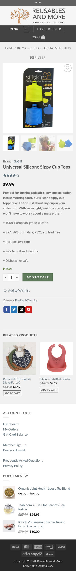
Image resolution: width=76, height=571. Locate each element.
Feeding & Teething (57, 48)
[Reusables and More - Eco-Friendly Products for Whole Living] (38, 15)
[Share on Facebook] (6, 309)
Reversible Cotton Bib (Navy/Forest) (17, 380)
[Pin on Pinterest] (28, 309)
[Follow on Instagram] (40, 3)
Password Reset (14, 450)
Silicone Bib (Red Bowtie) (55, 379)
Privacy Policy (12, 465)
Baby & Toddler (28, 48)
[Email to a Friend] (21, 309)
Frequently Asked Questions (23, 460)
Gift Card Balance (15, 434)
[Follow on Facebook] (36, 3)
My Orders (10, 429)
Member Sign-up (14, 445)
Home (9, 48)
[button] (26, 29)
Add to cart (38, 277)
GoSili (18, 161)
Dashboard (11, 424)
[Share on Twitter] (14, 309)
